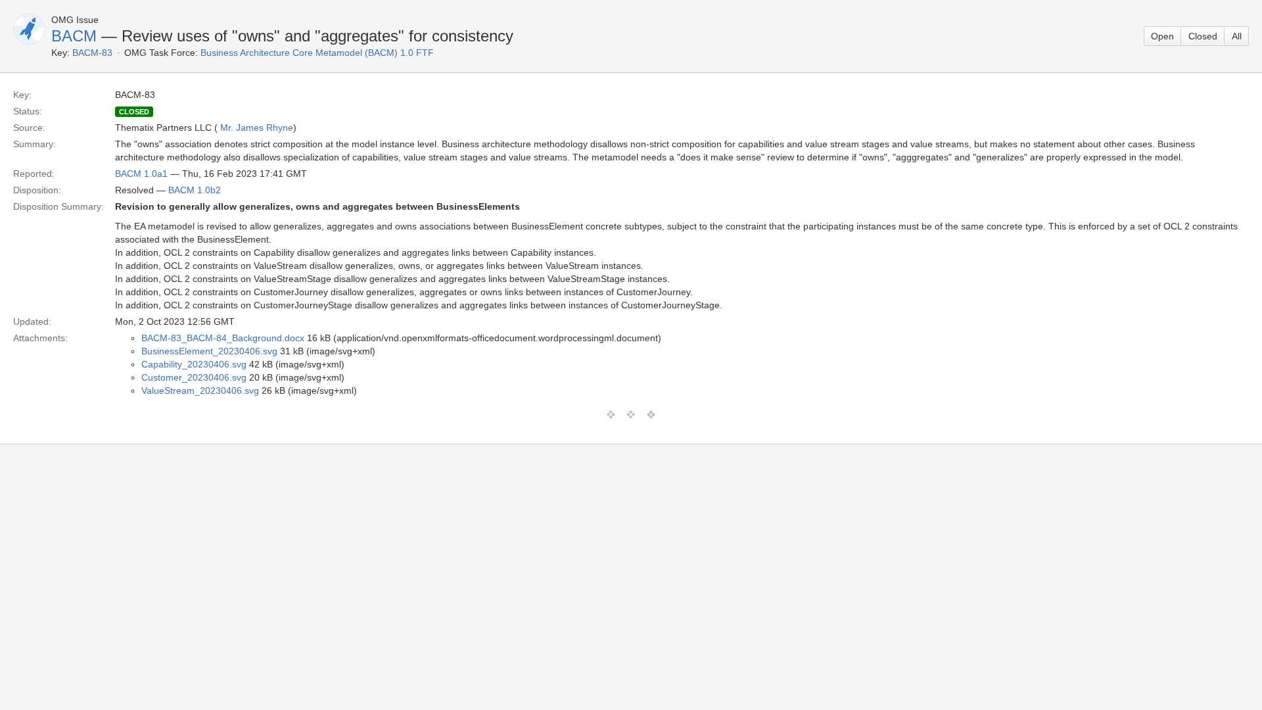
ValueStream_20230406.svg (200, 390)
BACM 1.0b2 (194, 190)
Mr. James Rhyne (256, 127)
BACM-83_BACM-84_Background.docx (222, 338)
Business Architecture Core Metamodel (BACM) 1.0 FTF (317, 52)
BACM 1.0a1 (141, 173)
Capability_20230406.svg (193, 364)
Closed (1202, 36)
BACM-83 (92, 52)
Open (1162, 36)
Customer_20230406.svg (193, 377)
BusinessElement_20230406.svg (209, 351)
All (1237, 36)
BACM (74, 36)
